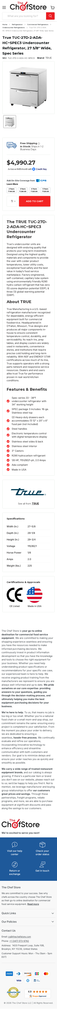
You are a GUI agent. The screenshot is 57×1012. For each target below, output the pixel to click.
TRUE (35, 503)
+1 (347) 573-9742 (19, 941)
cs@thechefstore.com (19, 936)
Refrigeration (17, 24)
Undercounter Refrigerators (13, 27)
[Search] (50, 16)
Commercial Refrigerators (37, 24)
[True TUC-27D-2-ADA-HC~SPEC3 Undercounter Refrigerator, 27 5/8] (9, 121)
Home (4, 24)
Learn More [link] (12, 184)
